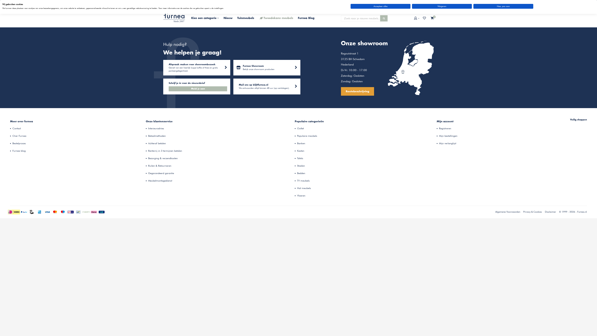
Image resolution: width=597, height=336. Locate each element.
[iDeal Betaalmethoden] (14, 211)
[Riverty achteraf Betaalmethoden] (86, 211)
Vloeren (301, 195)
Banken (301, 143)
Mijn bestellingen (448, 135)
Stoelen (301, 165)
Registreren (445, 128)
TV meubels (303, 180)
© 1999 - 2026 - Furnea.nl (573, 211)
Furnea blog (19, 150)
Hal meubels (304, 188)
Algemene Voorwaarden (507, 211)
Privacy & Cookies (532, 211)
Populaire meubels (307, 135)
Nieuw (228, 18)
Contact (16, 128)
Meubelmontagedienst (160, 180)
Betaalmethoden (157, 135)
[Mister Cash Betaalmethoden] (78, 211)
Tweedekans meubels (278, 18)
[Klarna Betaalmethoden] (94, 211)
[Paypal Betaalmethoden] (24, 211)
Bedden (301, 173)
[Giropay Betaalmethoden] (70, 211)
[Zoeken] (384, 18)
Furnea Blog (306, 18)
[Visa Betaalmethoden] (47, 211)
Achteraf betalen (157, 143)
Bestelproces (19, 143)
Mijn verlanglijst (447, 143)
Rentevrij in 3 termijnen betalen (165, 150)
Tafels (300, 158)
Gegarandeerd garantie (161, 173)
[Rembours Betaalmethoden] (32, 211)
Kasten (300, 150)
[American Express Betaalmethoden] (39, 211)
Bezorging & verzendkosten (163, 158)
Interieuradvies (156, 128)
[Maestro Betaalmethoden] (63, 211)
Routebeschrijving (357, 91)
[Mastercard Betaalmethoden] (55, 211)
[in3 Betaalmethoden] (102, 211)
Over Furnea (19, 135)
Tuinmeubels (245, 18)
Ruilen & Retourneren (159, 165)
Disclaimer (550, 211)
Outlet (300, 128)
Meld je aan (198, 89)
